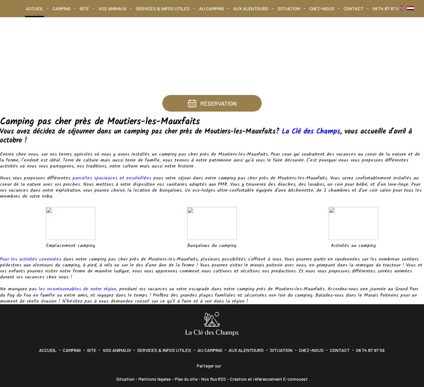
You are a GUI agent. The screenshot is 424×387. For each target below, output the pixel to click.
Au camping (211, 8)
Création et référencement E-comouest (269, 379)
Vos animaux (112, 8)
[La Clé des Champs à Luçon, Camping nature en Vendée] (212, 323)
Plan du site (186, 379)
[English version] (401, 8)
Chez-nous (321, 8)
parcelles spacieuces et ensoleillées (112, 178)
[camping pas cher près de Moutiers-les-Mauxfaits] (70, 223)
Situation (289, 8)
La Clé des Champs (311, 131)
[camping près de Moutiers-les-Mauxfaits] (212, 223)
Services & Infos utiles (163, 8)
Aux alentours (250, 8)
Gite (84, 8)
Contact (353, 8)
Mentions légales (154, 379)
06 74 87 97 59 (387, 8)
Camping (62, 8)
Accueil (34, 8)
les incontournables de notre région (77, 289)
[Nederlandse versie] (410, 8)
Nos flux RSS (213, 379)
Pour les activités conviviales (30, 259)
